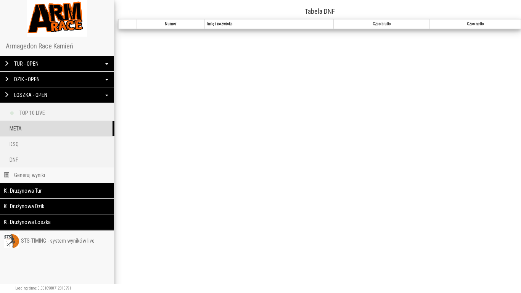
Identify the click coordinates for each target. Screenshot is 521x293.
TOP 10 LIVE (31, 113)
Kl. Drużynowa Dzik (24, 206)
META (16, 129)
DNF (14, 160)
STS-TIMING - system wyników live (58, 241)
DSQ (14, 144)
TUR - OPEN (26, 64)
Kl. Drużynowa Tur (23, 191)
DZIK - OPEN (26, 79)
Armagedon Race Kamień (39, 46)
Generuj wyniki (29, 175)
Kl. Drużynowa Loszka (27, 222)
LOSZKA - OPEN (30, 95)
